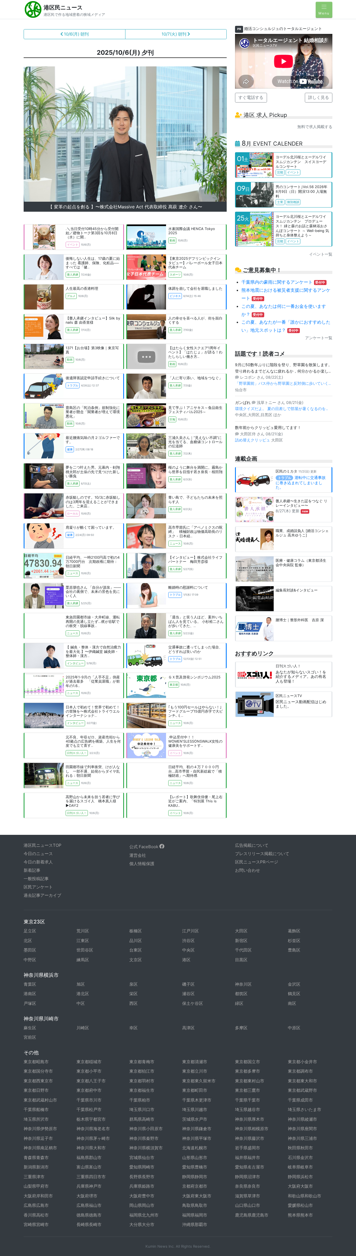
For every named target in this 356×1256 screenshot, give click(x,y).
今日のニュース (38, 853)
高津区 (188, 1027)
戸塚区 (30, 1003)
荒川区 (82, 930)
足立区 (30, 930)
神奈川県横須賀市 (146, 1147)
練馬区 (82, 959)
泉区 (133, 984)
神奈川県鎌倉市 (196, 1128)
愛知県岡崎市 (141, 1167)
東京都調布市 (300, 1071)
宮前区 (30, 1037)
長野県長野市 (141, 1176)
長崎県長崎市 (89, 1224)
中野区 (30, 959)
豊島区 (294, 950)
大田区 (241, 930)
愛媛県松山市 (300, 1205)
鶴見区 (294, 993)
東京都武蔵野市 (302, 1090)
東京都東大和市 (302, 1080)
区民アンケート (38, 887)
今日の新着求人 (38, 862)
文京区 (135, 959)
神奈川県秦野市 (144, 1138)
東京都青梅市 (141, 1061)
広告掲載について (251, 845)
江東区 (82, 940)
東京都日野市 (36, 1090)
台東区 (135, 950)
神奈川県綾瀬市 (302, 1119)
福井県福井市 (247, 1157)
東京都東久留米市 (199, 1080)
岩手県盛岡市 (247, 1147)
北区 (28, 940)
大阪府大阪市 (300, 1186)
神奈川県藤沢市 (249, 1138)
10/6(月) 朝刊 (76, 34)
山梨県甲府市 (36, 1186)
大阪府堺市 (86, 1195)
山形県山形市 (194, 1157)
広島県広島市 (36, 1205)
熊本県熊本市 (300, 1215)
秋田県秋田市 (300, 1147)
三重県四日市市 (91, 1176)
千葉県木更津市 (196, 1100)
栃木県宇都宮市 (91, 1119)
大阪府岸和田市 (38, 1195)
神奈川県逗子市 (38, 1138)
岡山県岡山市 (141, 1205)
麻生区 (30, 1027)
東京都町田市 (194, 1090)
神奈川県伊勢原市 (40, 1128)
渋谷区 (188, 940)
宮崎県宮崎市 (36, 1224)
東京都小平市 (89, 1071)
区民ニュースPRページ (256, 862)
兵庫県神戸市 (89, 1186)
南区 (292, 1003)
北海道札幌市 (194, 1147)
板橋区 (135, 930)
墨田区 (30, 950)
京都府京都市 (194, 1186)
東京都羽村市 (141, 1080)
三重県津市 (34, 1176)
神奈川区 (243, 984)
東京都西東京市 (38, 1080)
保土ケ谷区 (192, 1003)
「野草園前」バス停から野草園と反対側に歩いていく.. (283, 383)
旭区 (80, 984)
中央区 (188, 950)
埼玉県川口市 (141, 1109)
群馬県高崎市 (141, 1119)
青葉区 (30, 984)
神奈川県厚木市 (249, 1119)
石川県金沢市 (300, 1157)
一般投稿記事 (36, 878)
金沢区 (294, 984)
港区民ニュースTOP (42, 845)
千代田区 (243, 950)
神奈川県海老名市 (93, 1128)
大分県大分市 (141, 1224)
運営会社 (137, 855)
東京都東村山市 (249, 1080)
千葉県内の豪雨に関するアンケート (283, 282)
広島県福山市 (89, 1205)
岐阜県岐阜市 (300, 1167)
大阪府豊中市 (141, 1195)
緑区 (239, 1003)
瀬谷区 (188, 993)
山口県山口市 (247, 1205)
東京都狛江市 (141, 1071)
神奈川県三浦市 (302, 1138)
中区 (80, 1003)
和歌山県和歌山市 (304, 1195)
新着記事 (32, 870)
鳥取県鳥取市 (194, 1205)
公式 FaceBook (144, 846)
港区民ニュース (63, 7)
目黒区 (241, 959)
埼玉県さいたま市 (304, 1109)
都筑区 (241, 993)
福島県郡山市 (89, 1157)
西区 (133, 1003)
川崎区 (82, 1027)
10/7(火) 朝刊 (174, 34)
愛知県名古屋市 (249, 1167)
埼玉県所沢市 (36, 1119)
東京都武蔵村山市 (40, 1100)
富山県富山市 (89, 1167)
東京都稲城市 (89, 1061)
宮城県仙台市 (141, 1157)
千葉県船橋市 (36, 1109)
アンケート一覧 (318, 337)
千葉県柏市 (139, 1100)
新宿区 (241, 940)
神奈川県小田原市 (146, 1128)
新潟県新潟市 (36, 1167)
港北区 (82, 993)
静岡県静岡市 (194, 1176)
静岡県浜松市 (300, 1176)
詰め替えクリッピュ (253, 440)
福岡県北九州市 (144, 1215)
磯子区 (188, 984)
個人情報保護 (141, 863)
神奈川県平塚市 (196, 1138)
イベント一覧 (320, 254)
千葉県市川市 (89, 1100)
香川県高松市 (36, 1215)
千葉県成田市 (300, 1100)
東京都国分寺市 (38, 1071)
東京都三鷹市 (247, 1090)
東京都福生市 (141, 1090)
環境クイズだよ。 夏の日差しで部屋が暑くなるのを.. (281, 408)
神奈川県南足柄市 (40, 1147)
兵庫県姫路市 (141, 1186)
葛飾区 (294, 930)
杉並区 (294, 940)
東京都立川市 (194, 1071)
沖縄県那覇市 (194, 1224)
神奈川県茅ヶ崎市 (93, 1138)
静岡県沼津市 (247, 1176)
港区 (186, 959)
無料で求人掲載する (314, 126)
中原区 (294, 1027)
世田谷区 (84, 950)
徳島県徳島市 (89, 1215)
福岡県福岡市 (194, 1215)
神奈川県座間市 (302, 1128)
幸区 (133, 1027)
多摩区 (241, 1027)
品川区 (135, 940)
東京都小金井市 (302, 1061)
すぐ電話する (250, 97)
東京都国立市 (247, 1061)
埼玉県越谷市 (247, 1109)
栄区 (133, 993)
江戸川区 (190, 930)
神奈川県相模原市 (251, 1128)
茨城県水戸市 (194, 1119)
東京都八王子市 (91, 1080)
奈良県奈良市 (247, 1186)
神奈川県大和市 (91, 1147)
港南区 (30, 993)
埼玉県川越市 (194, 1109)
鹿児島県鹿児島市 (251, 1215)
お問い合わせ (247, 870)
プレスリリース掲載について (262, 853)
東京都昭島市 (36, 1061)
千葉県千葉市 (247, 1100)
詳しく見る (318, 97)
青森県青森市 (36, 1157)
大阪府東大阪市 (196, 1195)
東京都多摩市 (247, 1071)
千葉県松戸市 (89, 1109)
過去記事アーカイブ (42, 895)
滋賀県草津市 (247, 1195)
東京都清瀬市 (194, 1061)
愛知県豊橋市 (194, 1167)
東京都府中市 (89, 1090)
